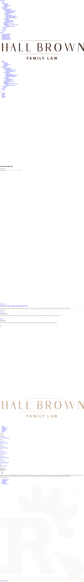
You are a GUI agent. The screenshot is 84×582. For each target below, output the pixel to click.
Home (3, 426)
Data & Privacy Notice (5, 479)
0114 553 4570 (6, 35)
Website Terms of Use (5, 483)
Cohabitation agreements (9, 21)
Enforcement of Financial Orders (11, 10)
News (5, 28)
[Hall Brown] (42, 417)
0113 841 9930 (5, 36)
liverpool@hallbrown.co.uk (4, 462)
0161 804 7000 (2, 436)
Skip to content (2, 0)
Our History (6, 4)
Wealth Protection (6, 19)
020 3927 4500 (2, 441)
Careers (3, 430)
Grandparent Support (9, 15)
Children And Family (7, 13)
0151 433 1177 (6, 38)
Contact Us (3, 30)
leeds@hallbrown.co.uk (3, 452)
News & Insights (4, 27)
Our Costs (3, 482)
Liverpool (3, 97)
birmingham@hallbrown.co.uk (4, 457)
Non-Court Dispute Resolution (10, 26)
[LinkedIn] (2, 472)
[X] (2, 473)
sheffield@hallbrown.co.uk (4, 447)
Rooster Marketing (5, 580)
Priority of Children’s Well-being (11, 17)
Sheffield (3, 94)
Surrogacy (7, 14)
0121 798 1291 (6, 37)
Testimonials (6, 6)
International (6, 23)
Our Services (4, 8)
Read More (1, 311)
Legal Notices (4, 481)
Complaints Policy (5, 480)
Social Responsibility (7, 5)
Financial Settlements (7, 9)
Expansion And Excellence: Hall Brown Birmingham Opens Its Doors (14, 305)
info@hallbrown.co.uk (6, 39)
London (3, 93)
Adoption (7, 18)
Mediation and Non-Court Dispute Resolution (11, 24)
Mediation (7, 25)
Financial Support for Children (10, 12)
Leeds (3, 95)
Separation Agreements (9, 11)
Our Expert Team (4, 7)
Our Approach (6, 3)
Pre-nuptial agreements (9, 20)
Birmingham (4, 96)
